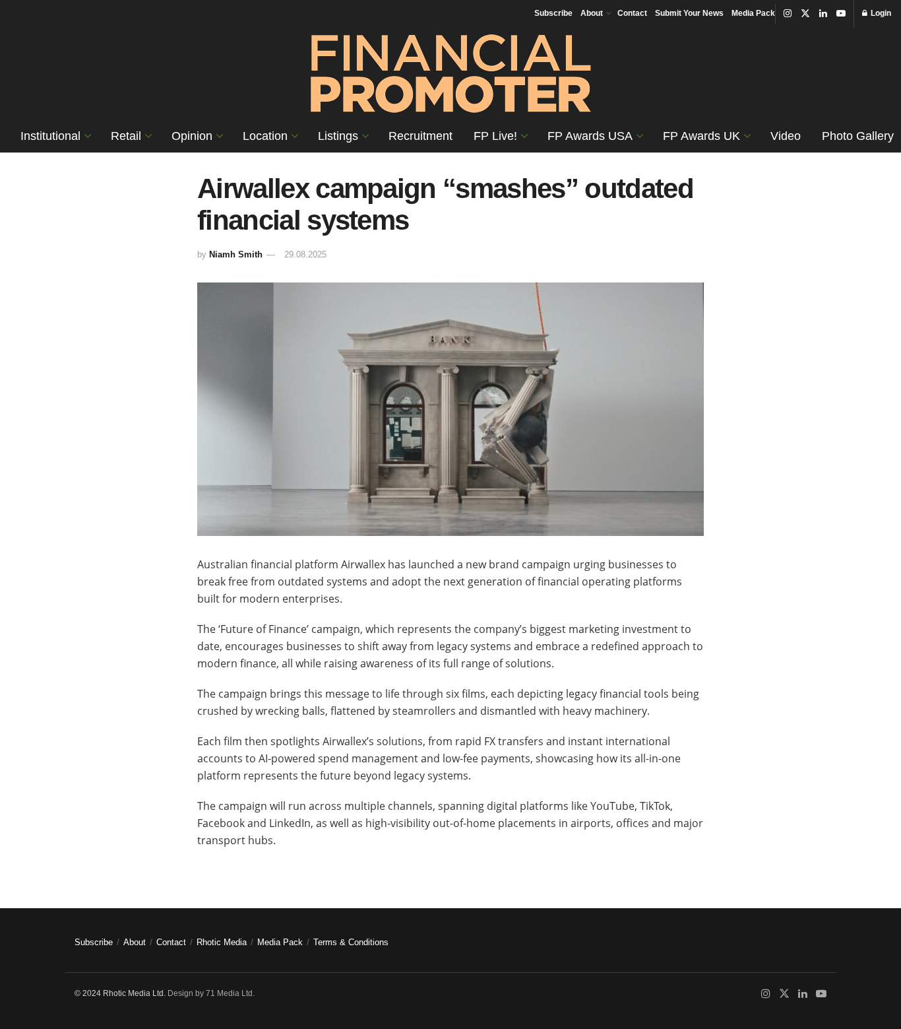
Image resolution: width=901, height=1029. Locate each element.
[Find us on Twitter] (805, 14)
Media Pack (753, 13)
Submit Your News (689, 13)
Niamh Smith (236, 254)
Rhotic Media (222, 942)
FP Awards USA (590, 136)
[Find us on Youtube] (841, 14)
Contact (632, 13)
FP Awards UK (701, 136)
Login (880, 13)
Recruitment (420, 136)
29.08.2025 (305, 254)
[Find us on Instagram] (788, 14)
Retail (126, 136)
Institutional (50, 136)
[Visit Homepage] (451, 73)
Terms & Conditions (350, 942)
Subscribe (553, 13)
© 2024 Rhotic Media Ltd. (120, 993)
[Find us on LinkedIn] (823, 14)
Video (785, 136)
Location (265, 136)
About (591, 13)
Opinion (191, 136)
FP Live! (495, 136)
